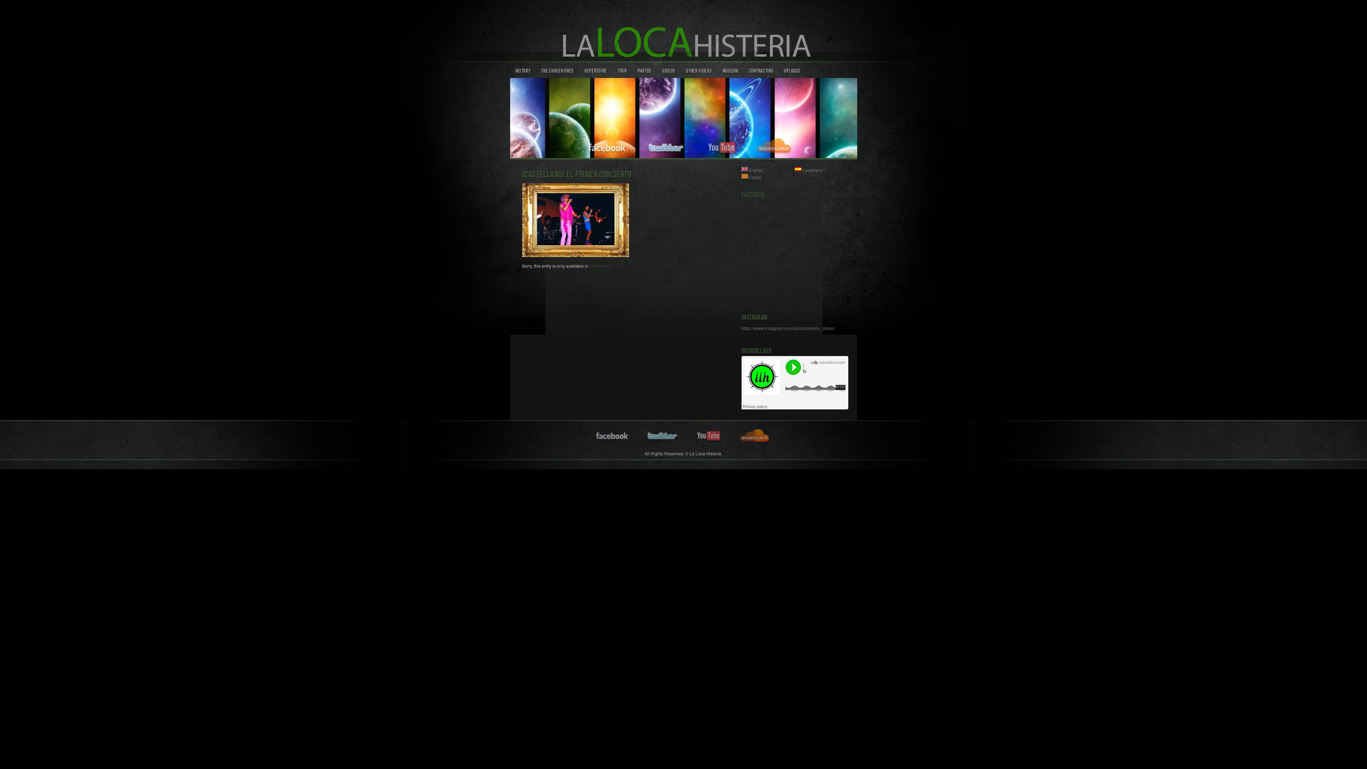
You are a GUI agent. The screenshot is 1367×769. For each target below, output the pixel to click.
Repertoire (596, 71)
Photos (644, 71)
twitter (667, 146)
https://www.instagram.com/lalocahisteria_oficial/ (788, 328)
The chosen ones (557, 71)
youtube (721, 146)
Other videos (699, 71)
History (523, 71)
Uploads (792, 71)
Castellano (600, 266)
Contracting (761, 71)
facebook (607, 146)
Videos (668, 71)
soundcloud (775, 146)
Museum (730, 71)
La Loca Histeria (683, 32)
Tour (622, 71)
